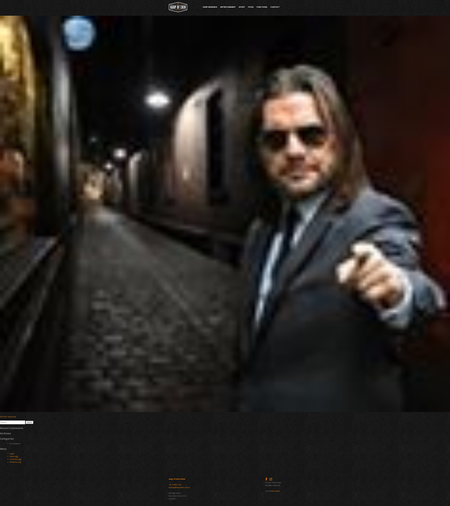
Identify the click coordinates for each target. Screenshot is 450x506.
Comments (15, 459)
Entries (14, 456)
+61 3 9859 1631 (175, 485)
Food (251, 7)
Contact (275, 7)
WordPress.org (15, 462)
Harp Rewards (210, 7)
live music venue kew (8, 416)
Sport (242, 7)
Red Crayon (275, 491)
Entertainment (228, 7)
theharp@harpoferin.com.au (179, 487)
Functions (262, 7)
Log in (12, 453)
